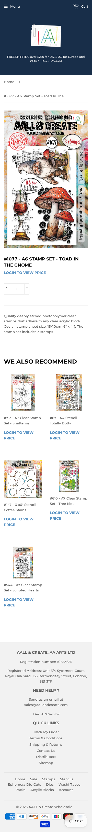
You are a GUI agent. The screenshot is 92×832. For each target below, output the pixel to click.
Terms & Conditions (46, 738)
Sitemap (46, 763)
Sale (33, 779)
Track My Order (46, 732)
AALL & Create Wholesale (50, 807)
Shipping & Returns (46, 744)
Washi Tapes (69, 784)
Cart (84, 6)
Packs (21, 790)
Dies (50, 784)
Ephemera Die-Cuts (24, 784)
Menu (15, 6)
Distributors (46, 757)
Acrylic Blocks (42, 790)
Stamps (48, 779)
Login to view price (25, 272)
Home (9, 82)
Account (66, 790)
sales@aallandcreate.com (46, 705)
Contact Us (46, 750)
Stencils (66, 779)
